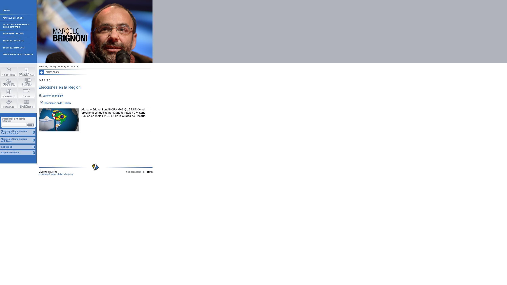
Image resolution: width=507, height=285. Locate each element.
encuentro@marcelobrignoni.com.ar (56, 174)
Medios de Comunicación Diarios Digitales (14, 132)
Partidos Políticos (10, 152)
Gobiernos (6, 147)
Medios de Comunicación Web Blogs (14, 140)
